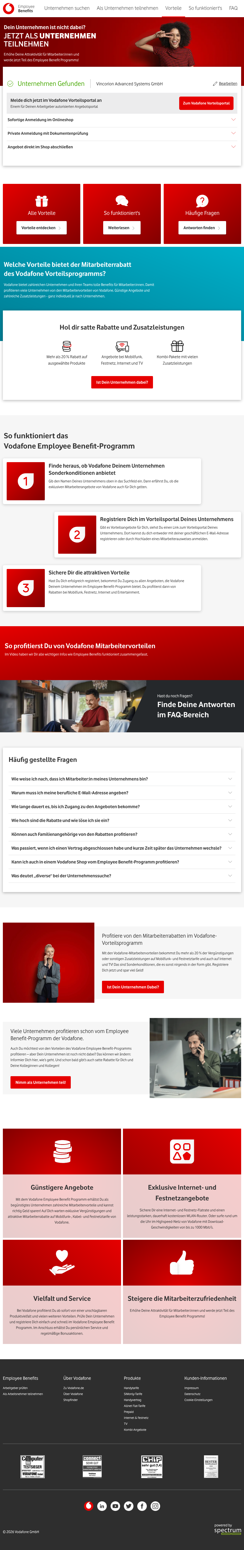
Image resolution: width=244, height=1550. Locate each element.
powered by (223, 1525)
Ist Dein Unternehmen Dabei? (133, 987)
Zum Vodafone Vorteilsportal (206, 103)
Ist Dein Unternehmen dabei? (122, 382)
